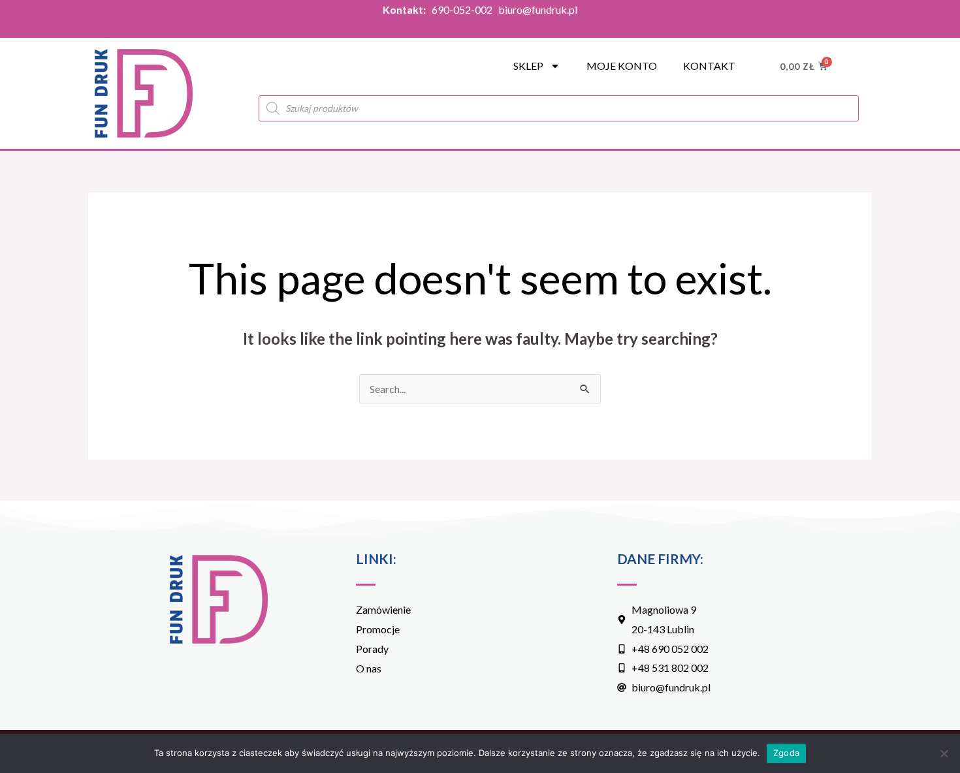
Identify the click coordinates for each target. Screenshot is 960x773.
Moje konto (621, 65)
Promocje (378, 629)
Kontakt (709, 65)
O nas (368, 668)
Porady (372, 648)
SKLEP (528, 65)
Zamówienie (383, 609)
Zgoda (786, 753)
